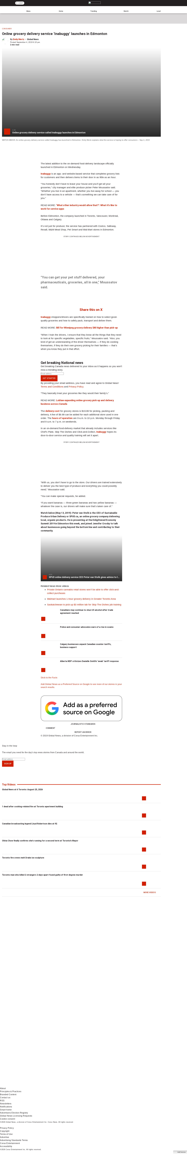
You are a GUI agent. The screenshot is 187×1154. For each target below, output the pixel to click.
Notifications (6, 1106)
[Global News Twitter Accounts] (58, 1065)
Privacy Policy (76, 386)
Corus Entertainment (10, 1143)
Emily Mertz (18, 39)
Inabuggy (46, 173)
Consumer (7, 29)
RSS (2, 1100)
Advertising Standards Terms (14, 1140)
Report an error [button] (83, 732)
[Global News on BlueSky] (135, 1085)
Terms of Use (6, 1134)
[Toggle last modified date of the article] (41, 42)
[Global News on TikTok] (58, 1085)
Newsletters (5, 1103)
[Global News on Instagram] (135, 1065)
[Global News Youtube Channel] (96, 1065)
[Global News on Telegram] (96, 1085)
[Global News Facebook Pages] (19, 1065)
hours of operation (62, 418)
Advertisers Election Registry (14, 1113)
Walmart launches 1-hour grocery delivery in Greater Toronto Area (81, 599)
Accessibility (6, 1146)
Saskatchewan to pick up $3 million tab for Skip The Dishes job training (84, 604)
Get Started (49, 378)
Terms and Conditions (52, 386)
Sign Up (7, 764)
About (3, 1088)
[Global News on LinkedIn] (19, 1085)
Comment (50, 728)
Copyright (4, 1131)
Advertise (4, 1137)
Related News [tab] (48, 586)
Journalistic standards (83, 724)
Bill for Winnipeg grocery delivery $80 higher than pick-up (87, 327)
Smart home (6, 1110)
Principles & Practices (10, 1091)
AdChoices (181, 1152)
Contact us (5, 1097)
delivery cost (52, 411)
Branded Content (8, 1094)
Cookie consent (7, 1119)
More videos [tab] (62, 586)
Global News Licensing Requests (16, 1116)
